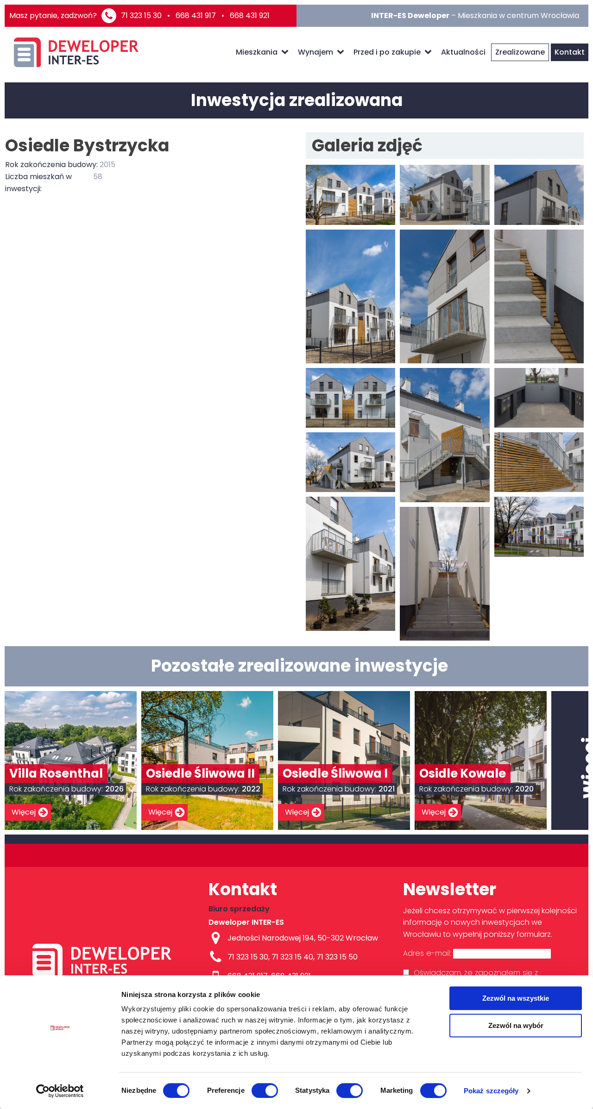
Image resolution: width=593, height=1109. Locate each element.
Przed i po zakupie (387, 52)
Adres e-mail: (428, 953)
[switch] (265, 1090)
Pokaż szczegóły (491, 1091)
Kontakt (570, 52)
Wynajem (315, 52)
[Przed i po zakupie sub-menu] (429, 52)
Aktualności (463, 52)
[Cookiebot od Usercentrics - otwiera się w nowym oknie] (60, 1091)
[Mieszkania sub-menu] (286, 52)
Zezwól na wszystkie (515, 998)
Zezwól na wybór (515, 1025)
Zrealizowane (520, 52)
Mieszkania (257, 52)
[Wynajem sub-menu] (342, 52)
